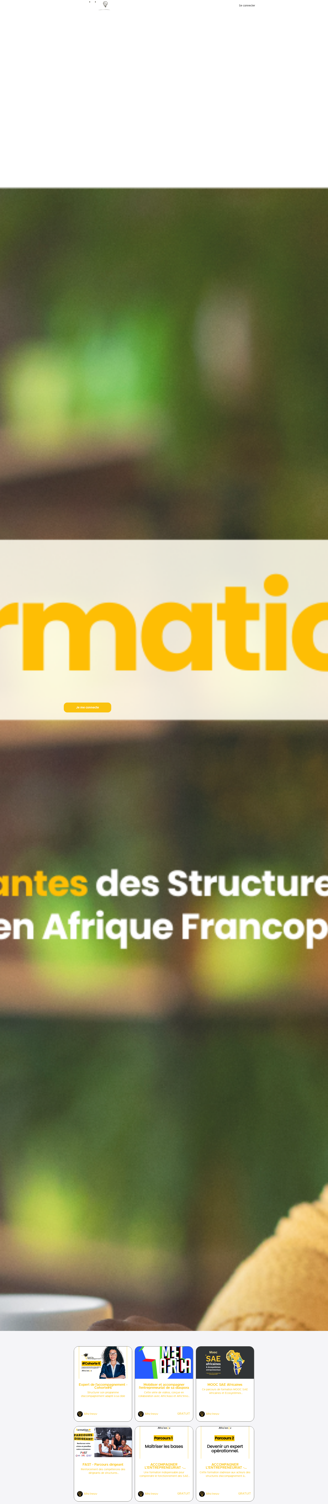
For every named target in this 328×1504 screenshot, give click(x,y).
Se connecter (247, 5)
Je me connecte (87, 707)
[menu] (245, 6)
